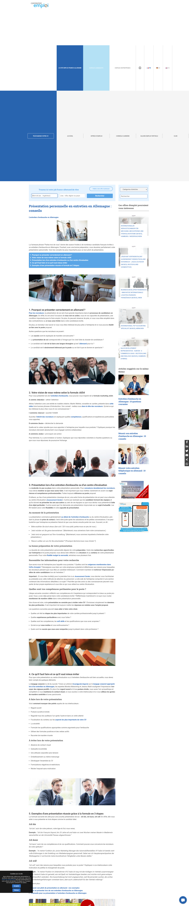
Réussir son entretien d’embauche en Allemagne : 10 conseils (132, 436)
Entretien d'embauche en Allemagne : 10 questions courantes (129, 401)
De (159, 68)
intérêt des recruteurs (45, 417)
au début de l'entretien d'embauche (75, 517)
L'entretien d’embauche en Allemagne (44, 217)
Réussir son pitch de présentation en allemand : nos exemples (55, 888)
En (168, 68)
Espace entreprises (122, 68)
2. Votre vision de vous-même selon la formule (50, 258)
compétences (76, 417)
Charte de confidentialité (8, 879)
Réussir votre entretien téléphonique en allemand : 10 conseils (131, 471)
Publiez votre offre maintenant (101, 189)
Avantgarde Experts (80, 684)
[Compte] (140, 68)
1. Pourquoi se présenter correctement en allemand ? (51, 255)
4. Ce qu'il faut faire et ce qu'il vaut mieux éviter (48, 263)
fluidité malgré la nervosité (57, 555)
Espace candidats (96, 68)
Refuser (16, 890)
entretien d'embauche (59, 396)
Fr (150, 68)
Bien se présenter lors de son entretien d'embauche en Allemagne (57, 890)
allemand (83, 344)
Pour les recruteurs (36, 313)
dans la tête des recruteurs (92, 406)
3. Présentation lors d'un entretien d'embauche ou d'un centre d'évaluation (59, 260)
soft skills (61, 621)
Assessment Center (54, 500)
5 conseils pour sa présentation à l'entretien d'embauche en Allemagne (59, 893)
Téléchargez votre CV (40, 136)
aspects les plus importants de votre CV (70, 720)
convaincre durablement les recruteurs (99, 488)
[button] (183, 900)
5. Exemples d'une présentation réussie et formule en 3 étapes (54, 265)
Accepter (16, 886)
